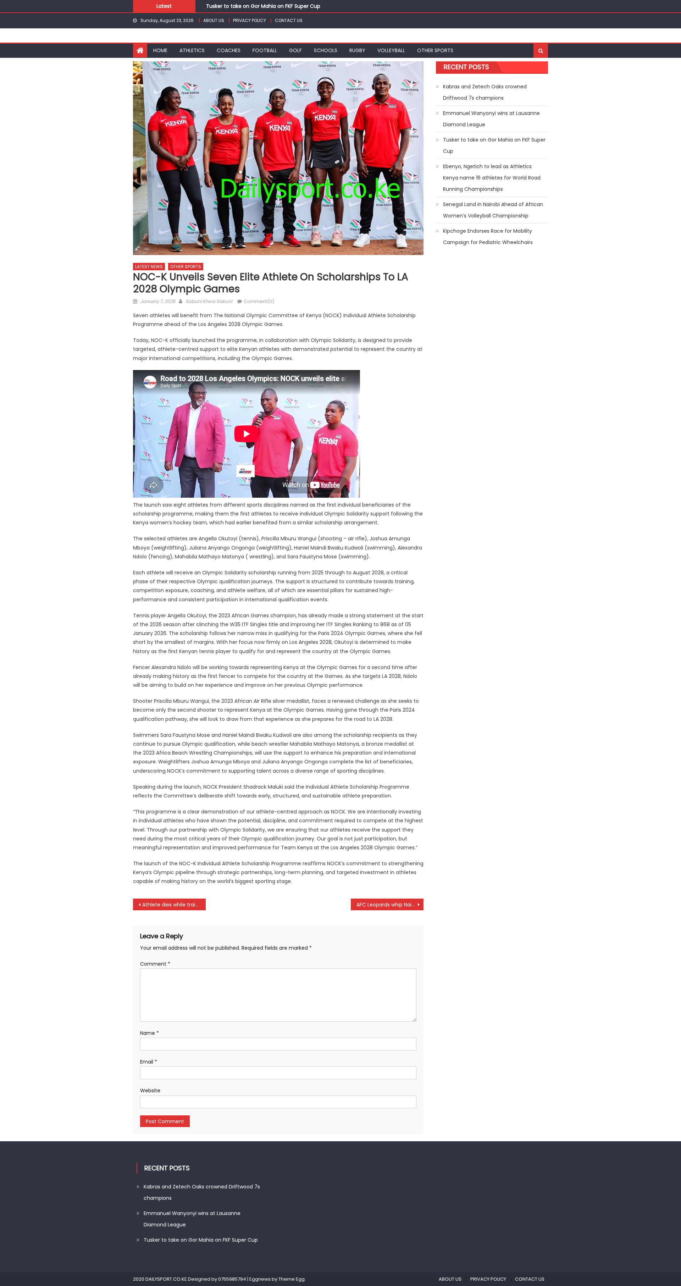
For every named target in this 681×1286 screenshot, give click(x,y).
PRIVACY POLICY (249, 20)
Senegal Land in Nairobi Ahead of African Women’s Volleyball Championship (493, 210)
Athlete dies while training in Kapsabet (174, 904)
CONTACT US (289, 20)
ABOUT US (213, 20)
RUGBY (357, 50)
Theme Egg (291, 1279)
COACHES (228, 50)
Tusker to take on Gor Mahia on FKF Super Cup (263, 5)
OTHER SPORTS (435, 50)
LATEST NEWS (149, 267)
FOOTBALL (265, 50)
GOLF (295, 50)
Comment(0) (259, 301)
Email (148, 1061)
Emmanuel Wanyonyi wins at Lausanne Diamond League (491, 119)
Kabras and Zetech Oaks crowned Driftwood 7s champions (485, 92)
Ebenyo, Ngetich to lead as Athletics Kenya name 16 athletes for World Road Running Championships (492, 178)
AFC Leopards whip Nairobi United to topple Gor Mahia (389, 904)
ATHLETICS (192, 50)
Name (149, 1033)
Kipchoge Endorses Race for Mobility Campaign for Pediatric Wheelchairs (488, 236)
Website (150, 1090)
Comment (155, 963)
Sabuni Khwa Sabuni (209, 301)
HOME (160, 50)
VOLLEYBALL (391, 50)
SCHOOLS (325, 50)
